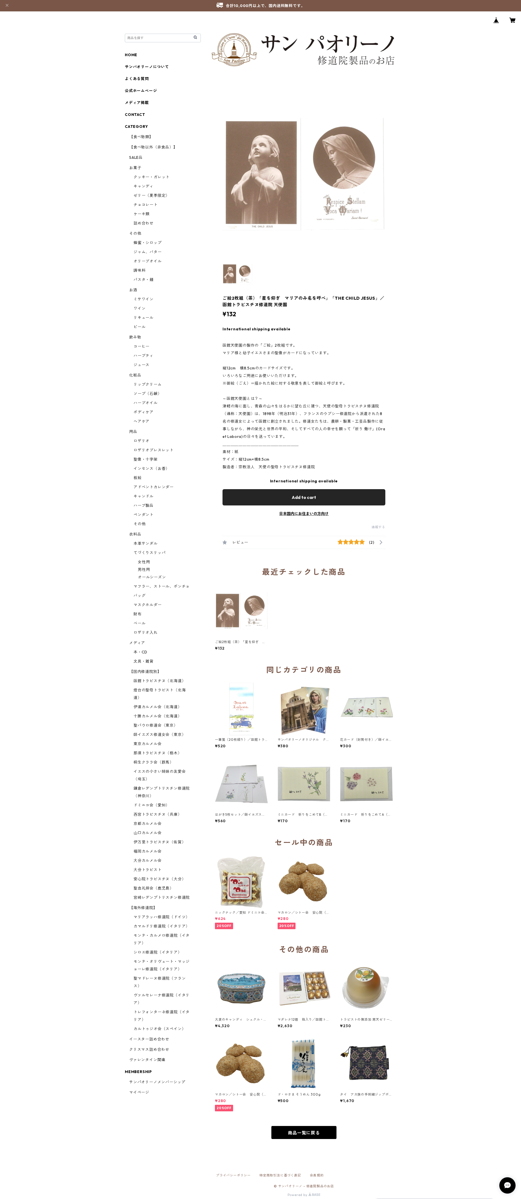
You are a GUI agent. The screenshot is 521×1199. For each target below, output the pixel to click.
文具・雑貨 (144, 661)
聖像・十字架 (146, 459)
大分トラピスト (148, 869)
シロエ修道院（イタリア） (158, 952)
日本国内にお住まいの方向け (304, 513)
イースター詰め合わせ (149, 1039)
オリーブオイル (148, 261)
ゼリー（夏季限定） (152, 195)
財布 (138, 614)
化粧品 (135, 375)
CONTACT (135, 114)
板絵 (138, 477)
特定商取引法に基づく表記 (280, 1175)
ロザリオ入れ (146, 632)
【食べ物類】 (141, 136)
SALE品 (136, 157)
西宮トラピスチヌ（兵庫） (158, 814)
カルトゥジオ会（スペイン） (160, 1028)
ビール (139, 326)
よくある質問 (137, 78)
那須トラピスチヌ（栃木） (158, 753)
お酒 (133, 289)
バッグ (139, 595)
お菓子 (135, 167)
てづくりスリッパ (150, 552)
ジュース (142, 364)
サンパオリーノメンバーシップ (157, 1082)
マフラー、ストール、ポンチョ (162, 586)
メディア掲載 (137, 102)
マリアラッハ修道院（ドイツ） (162, 917)
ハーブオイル (146, 402)
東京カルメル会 (148, 743)
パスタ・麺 (144, 279)
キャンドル (144, 496)
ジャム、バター (148, 251)
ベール (139, 623)
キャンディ (144, 186)
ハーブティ (144, 355)
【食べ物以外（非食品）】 (153, 147)
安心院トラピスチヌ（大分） (160, 879)
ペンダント (144, 514)
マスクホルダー (148, 604)
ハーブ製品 (144, 505)
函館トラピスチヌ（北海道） (160, 680)
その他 (135, 233)
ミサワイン (144, 299)
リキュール (144, 317)
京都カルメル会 (148, 823)
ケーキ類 (142, 213)
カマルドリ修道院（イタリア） (162, 926)
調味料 (139, 270)
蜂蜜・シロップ (148, 242)
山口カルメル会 (148, 832)
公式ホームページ (141, 90)
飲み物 (135, 337)
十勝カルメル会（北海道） (158, 716)
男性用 (144, 569)
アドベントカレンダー (154, 487)
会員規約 (317, 1175)
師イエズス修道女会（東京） (160, 734)
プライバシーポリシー (233, 1175)
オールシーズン (152, 577)
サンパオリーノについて (147, 66)
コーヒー (142, 346)
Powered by (298, 1195)
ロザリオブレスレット (154, 450)
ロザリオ (142, 440)
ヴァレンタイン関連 (147, 1059)
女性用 (144, 561)
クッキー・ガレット (152, 177)
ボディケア (144, 412)
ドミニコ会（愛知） (152, 805)
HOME (131, 54)
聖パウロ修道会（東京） (156, 725)
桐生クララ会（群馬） (154, 762)
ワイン (139, 308)
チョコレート (146, 204)
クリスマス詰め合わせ (149, 1049)
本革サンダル (146, 543)
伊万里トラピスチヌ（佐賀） (160, 842)
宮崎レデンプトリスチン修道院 (162, 897)
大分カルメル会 (148, 860)
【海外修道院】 (143, 907)
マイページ (139, 1092)
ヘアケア (142, 421)
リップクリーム (148, 384)
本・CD (140, 652)
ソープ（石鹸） (148, 393)
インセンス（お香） (152, 468)
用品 (133, 431)
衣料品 (135, 534)
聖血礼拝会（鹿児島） (154, 888)
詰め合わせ (144, 223)
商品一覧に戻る (304, 1132)
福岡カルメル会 (148, 851)
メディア (137, 642)
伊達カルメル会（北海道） (158, 706)
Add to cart (304, 497)
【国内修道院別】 (145, 671)
